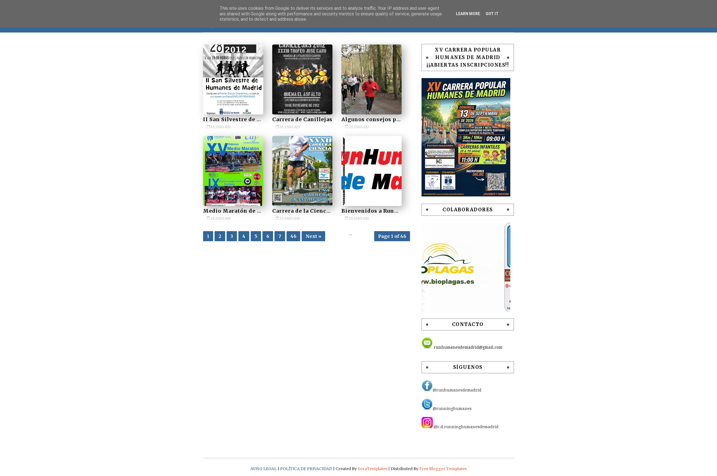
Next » (313, 236)
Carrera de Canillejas (302, 119)
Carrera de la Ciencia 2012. (309, 211)
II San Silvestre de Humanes (243, 119)
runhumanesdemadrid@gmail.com (467, 347)
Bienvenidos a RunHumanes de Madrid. (397, 211)
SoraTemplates (372, 468)
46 (293, 236)
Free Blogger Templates (443, 468)
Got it (492, 13)
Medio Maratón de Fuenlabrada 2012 (254, 211)
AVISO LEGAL (264, 468)
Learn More (468, 13)
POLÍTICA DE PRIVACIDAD (306, 468)
